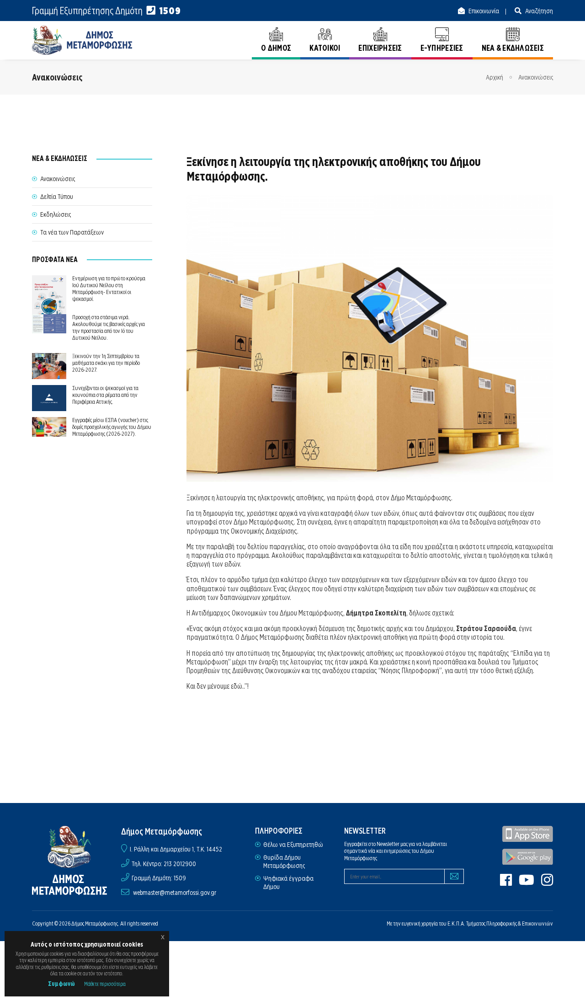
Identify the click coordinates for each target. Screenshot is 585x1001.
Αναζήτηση (538, 11)
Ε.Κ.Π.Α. (456, 923)
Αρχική (494, 77)
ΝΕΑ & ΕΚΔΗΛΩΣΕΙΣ (513, 48)
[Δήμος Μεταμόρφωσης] (82, 40)
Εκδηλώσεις (55, 214)
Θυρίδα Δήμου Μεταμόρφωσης (284, 861)
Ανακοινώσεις (535, 77)
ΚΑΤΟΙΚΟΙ (324, 48)
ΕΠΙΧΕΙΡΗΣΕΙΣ (380, 48)
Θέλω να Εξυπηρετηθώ (293, 844)
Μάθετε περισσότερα (105, 983)
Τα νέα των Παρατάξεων (72, 232)
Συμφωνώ (61, 983)
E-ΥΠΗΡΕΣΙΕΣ (441, 48)
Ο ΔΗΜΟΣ (276, 48)
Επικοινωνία (483, 11)
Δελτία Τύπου (56, 197)
